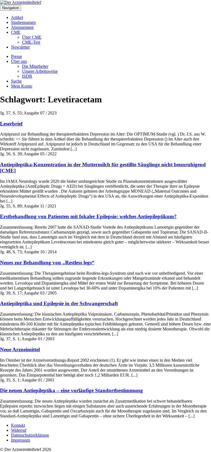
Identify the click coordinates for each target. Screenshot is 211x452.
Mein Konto (21, 86)
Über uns (19, 61)
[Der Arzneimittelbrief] (20, 2)
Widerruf (18, 430)
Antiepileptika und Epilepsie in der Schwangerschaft (59, 303)
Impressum (20, 440)
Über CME (31, 37)
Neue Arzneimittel (20, 349)
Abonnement (22, 27)
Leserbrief (11, 124)
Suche (16, 81)
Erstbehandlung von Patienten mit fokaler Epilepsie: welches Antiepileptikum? (88, 216)
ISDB (27, 76)
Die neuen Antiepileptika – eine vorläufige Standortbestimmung (71, 390)
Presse (16, 56)
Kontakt (18, 425)
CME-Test (31, 42)
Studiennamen (23, 22)
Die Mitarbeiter (35, 66)
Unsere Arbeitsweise (40, 71)
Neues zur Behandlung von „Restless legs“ (47, 262)
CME (16, 32)
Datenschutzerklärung (30, 435)
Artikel (17, 17)
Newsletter (20, 47)
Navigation (10, 8)
